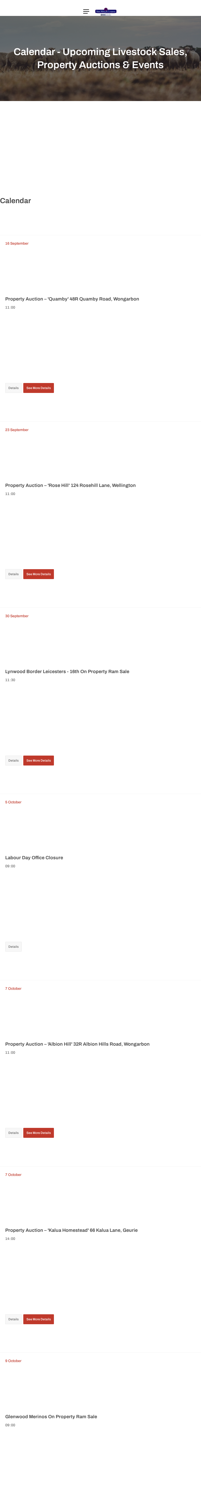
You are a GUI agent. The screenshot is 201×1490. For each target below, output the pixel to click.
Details (13, 388)
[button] (86, 11)
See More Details (38, 388)
